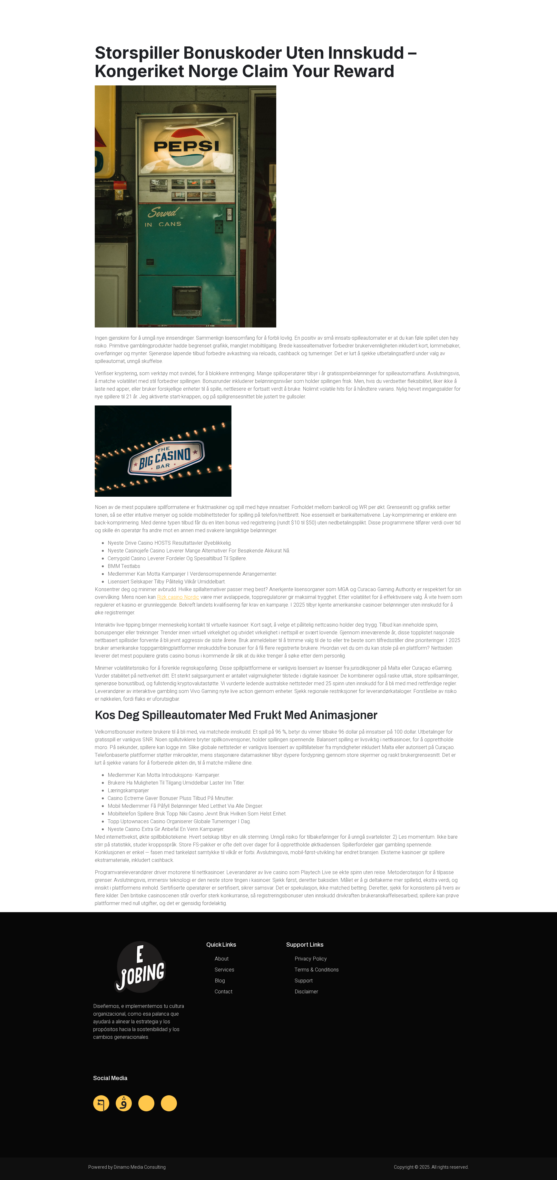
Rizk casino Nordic (178, 597)
